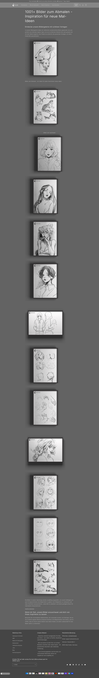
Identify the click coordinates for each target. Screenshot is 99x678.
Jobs (13, 647)
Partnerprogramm (16, 652)
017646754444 (72, 636)
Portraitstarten (76, 5)
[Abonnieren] (35, 664)
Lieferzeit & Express (17, 645)
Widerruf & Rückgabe (17, 640)
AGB (13, 638)
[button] (24, 5)
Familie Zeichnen (29, 609)
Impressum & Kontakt (17, 635)
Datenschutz (15, 643)
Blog (13, 650)
